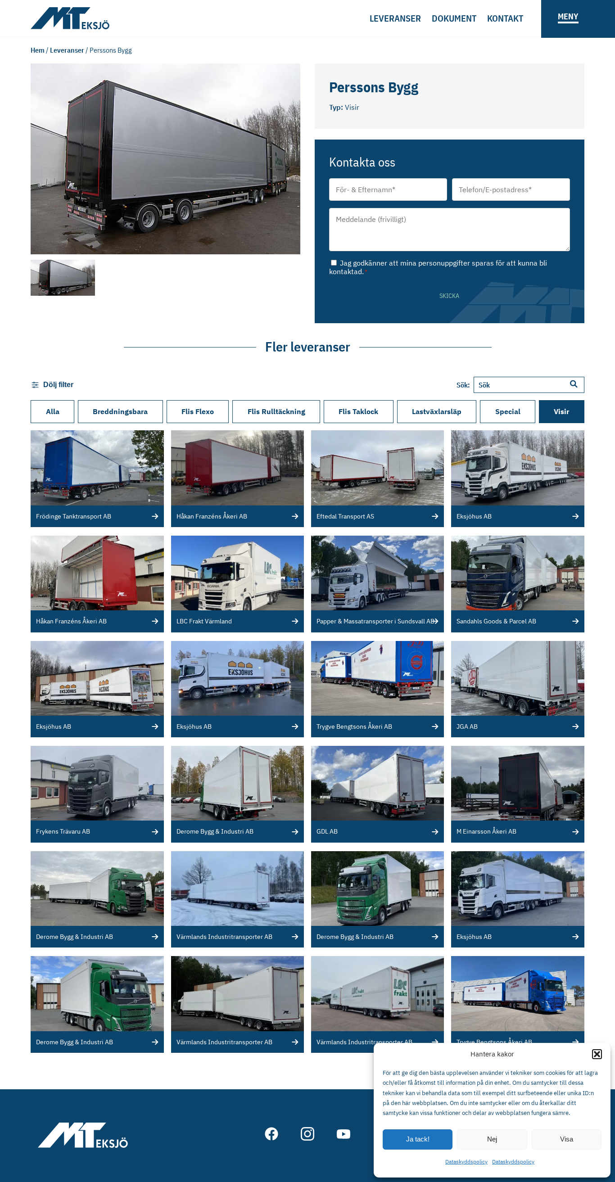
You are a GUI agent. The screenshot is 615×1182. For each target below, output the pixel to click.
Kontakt (505, 18)
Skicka (449, 296)
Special (507, 411)
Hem (38, 49)
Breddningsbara (120, 411)
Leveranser (395, 18)
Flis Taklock (358, 411)
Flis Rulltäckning (276, 411)
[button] (596, 1054)
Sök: (463, 384)
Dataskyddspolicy (466, 1161)
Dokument (454, 18)
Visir (561, 411)
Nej (492, 1139)
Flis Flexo (197, 411)
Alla (52, 411)
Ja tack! (418, 1139)
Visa (566, 1139)
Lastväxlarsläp (436, 411)
